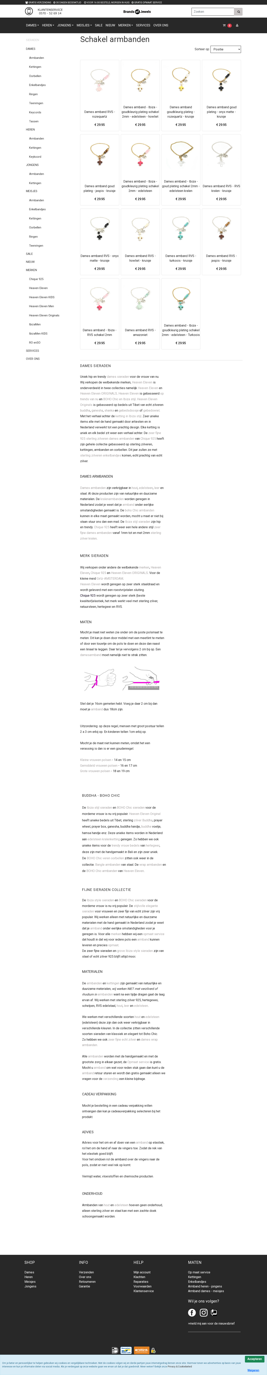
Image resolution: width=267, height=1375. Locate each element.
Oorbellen (35, 76)
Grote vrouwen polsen (95, 771)
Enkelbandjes (37, 85)
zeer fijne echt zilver (122, 1039)
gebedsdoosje (129, 410)
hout (135, 488)
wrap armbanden (150, 865)
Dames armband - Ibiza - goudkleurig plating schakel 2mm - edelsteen (140, 186)
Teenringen (36, 103)
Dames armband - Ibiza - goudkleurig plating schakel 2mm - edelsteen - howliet (140, 111)
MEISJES (83, 25)
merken (144, 567)
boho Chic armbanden (139, 510)
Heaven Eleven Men (41, 306)
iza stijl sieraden (101, 807)
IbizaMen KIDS (38, 333)
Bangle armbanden (107, 865)
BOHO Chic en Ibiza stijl (119, 399)
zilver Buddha (143, 820)
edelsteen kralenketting (104, 839)
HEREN (47, 25)
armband (128, 505)
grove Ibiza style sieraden (135, 951)
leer (156, 488)
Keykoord (35, 156)
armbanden (94, 983)
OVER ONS (160, 25)
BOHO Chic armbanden (101, 871)
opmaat (113, 945)
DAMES (31, 25)
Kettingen (35, 67)
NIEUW (110, 25)
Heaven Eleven (38, 288)
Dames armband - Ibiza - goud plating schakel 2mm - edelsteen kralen (181, 186)
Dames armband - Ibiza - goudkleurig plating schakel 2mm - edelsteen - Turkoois (181, 330)
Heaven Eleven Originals (44, 315)
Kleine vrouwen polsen (95, 760)
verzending (110, 1079)
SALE (98, 25)
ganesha (97, 410)
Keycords (35, 112)
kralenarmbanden (112, 499)
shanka (109, 410)
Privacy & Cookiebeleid (180, 1366)
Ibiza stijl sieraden (137, 522)
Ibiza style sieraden (100, 900)
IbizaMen (35, 324)
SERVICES (143, 25)
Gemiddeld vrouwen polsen (98, 765)
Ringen (33, 94)
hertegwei (152, 845)
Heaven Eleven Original (144, 814)
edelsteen (146, 488)
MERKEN (124, 25)
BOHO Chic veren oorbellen (105, 858)
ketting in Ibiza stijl (128, 416)
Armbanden (36, 58)
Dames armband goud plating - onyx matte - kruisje (222, 111)
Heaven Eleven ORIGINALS (98, 393)
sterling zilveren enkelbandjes (100, 455)
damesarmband (90, 655)
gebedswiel (151, 410)
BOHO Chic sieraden (131, 807)
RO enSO (34, 342)
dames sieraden (118, 377)
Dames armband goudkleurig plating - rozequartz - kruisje (181, 111)
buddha (85, 410)
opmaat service (153, 934)
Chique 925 (36, 279)
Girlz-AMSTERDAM (110, 578)
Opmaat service (138, 1062)
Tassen (34, 121)
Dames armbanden (93, 488)
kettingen (113, 983)
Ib (88, 807)
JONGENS (64, 25)
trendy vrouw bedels (126, 845)
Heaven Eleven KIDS (42, 297)
